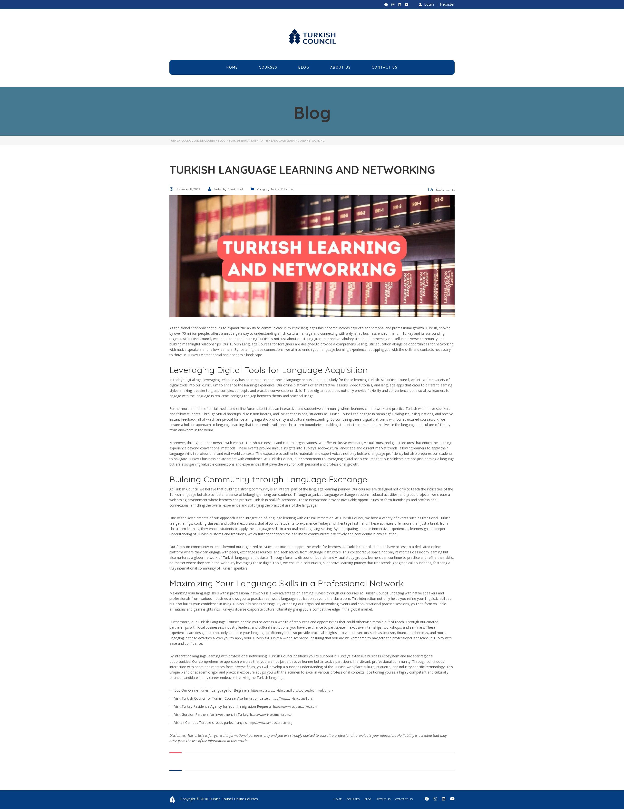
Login (429, 4)
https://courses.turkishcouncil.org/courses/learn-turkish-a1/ (292, 690)
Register (447, 4)
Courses (268, 67)
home (337, 799)
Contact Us (385, 67)
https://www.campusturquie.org (270, 723)
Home (232, 67)
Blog (303, 67)
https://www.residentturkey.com (295, 707)
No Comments (445, 190)
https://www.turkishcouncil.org (291, 698)
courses (353, 799)
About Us (340, 67)
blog (367, 799)
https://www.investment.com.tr (271, 715)
